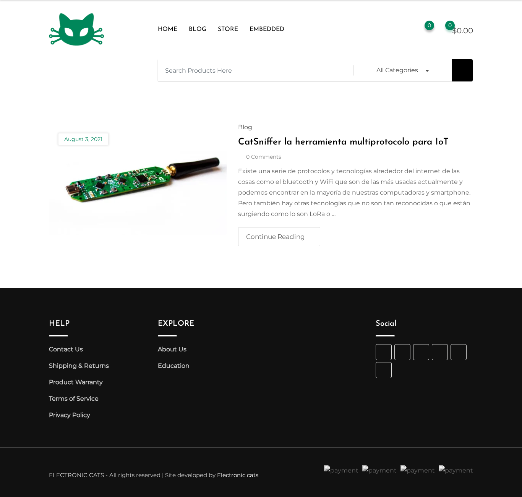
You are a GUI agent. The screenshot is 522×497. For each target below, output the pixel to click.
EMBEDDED (267, 29)
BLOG (197, 29)
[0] (442, 29)
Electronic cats (237, 475)
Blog (245, 127)
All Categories (397, 70)
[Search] (390, 29)
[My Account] (406, 29)
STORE (228, 29)
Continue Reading (275, 236)
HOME (167, 29)
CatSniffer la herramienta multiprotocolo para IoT (343, 142)
